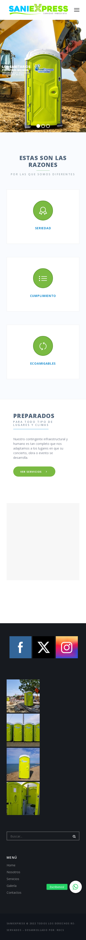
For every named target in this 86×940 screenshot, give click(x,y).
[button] (75, 887)
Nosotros (13, 872)
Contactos (14, 892)
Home (11, 865)
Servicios (13, 879)
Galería (12, 886)
